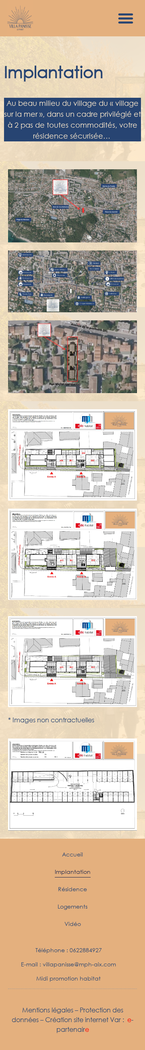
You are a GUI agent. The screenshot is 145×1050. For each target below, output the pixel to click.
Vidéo (72, 924)
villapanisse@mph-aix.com (79, 964)
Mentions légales (47, 1010)
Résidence (72, 889)
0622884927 (86, 950)
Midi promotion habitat (68, 978)
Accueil (72, 854)
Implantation (73, 871)
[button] (126, 18)
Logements (72, 906)
